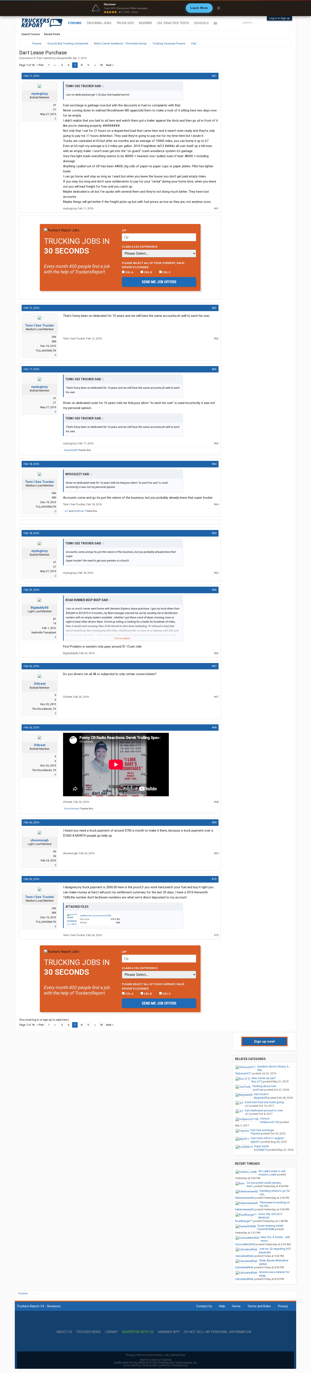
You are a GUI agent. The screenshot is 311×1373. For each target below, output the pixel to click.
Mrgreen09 (260, 1097)
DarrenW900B (265, 1229)
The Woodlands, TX (44, 708)
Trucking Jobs (99, 23)
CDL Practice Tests (173, 23)
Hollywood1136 (269, 1122)
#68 (214, 727)
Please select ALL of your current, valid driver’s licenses (153, 265)
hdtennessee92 (244, 1197)
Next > (110, 65)
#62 (214, 307)
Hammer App (169, 1332)
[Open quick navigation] (285, 43)
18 (101, 65)
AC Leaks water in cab (272, 1171)
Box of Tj (257, 1081)
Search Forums (30, 34)
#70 (214, 879)
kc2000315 (260, 1149)
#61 (214, 75)
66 (54, 851)
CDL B (147, 272)
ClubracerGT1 (243, 1073)
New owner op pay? (264, 1078)
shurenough (39, 840)
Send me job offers (159, 282)
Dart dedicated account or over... (264, 1110)
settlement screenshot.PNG (95, 915)
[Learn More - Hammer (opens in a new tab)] (155, 8)
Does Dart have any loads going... (265, 1102)
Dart (39, 58)
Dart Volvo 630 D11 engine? (267, 1138)
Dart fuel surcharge (262, 1130)
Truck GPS (125, 23)
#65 (214, 533)
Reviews (145, 23)
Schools (201, 23)
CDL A (129, 272)
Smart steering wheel (270, 1225)
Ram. (250, 1186)
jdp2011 (256, 1141)
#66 (214, 589)
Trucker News (88, 1332)
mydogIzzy (39, 94)
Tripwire (255, 1133)
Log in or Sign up (279, 18)
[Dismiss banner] (218, 8)
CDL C (166, 272)
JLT (66, 511)
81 (54, 619)
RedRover (79, 511)
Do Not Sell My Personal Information (217, 1332)
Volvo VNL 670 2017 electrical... (270, 1215)
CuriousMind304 (245, 1244)
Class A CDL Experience (140, 246)
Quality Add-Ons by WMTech (155, 1362)
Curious (264, 1118)
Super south (261, 1146)
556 (54, 336)
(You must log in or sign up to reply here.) (44, 1019)
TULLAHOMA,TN (46, 350)
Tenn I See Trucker (39, 325)
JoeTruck (258, 1089)
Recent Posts (52, 34)
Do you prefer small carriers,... (265, 1182)
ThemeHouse (179, 1365)
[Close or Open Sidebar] (280, 43)
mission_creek (267, 1174)
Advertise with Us (138, 1332)
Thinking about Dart (264, 1086)
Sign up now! (264, 1041)
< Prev (40, 65)
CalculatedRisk (244, 1256)
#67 (214, 666)
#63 (214, 369)
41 (54, 105)
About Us (64, 1332)
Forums (74, 23)
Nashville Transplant (44, 632)
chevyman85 (64, 58)
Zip (124, 230)
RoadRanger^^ (243, 1221)
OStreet (39, 684)
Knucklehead (71, 808)
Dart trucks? (261, 1094)
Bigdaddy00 (70, 450)
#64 (214, 463)
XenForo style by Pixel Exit (155, 1359)
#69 (214, 822)
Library (111, 1332)
